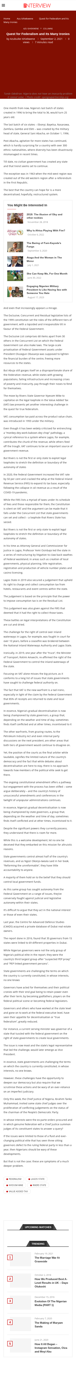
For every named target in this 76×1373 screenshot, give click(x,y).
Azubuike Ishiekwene (22, 38)
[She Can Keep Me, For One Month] (15, 275)
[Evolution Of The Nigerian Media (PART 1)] (20, 1303)
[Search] (72, 5)
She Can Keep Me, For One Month (47, 273)
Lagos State (38, 1179)
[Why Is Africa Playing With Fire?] (15, 232)
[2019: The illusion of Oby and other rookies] (15, 218)
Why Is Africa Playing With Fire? (46, 230)
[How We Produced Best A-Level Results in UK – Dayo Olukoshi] (20, 1280)
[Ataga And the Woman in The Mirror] (15, 261)
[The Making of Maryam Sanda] (20, 1324)
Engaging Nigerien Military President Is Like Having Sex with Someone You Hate (47, 289)
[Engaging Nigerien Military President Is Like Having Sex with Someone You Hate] (15, 292)
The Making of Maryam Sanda (49, 1324)
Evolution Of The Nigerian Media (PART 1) (51, 1303)
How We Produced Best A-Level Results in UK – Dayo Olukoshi (51, 1283)
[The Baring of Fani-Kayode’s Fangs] (15, 247)
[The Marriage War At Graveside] (20, 1259)
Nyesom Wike (16, 1185)
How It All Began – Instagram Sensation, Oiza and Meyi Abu (51, 1348)
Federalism (15, 1179)
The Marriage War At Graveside (47, 1259)
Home (7, 18)
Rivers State (39, 1185)
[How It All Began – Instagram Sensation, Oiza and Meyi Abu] (20, 1345)
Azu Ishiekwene (25, 18)
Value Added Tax (18, 1191)
